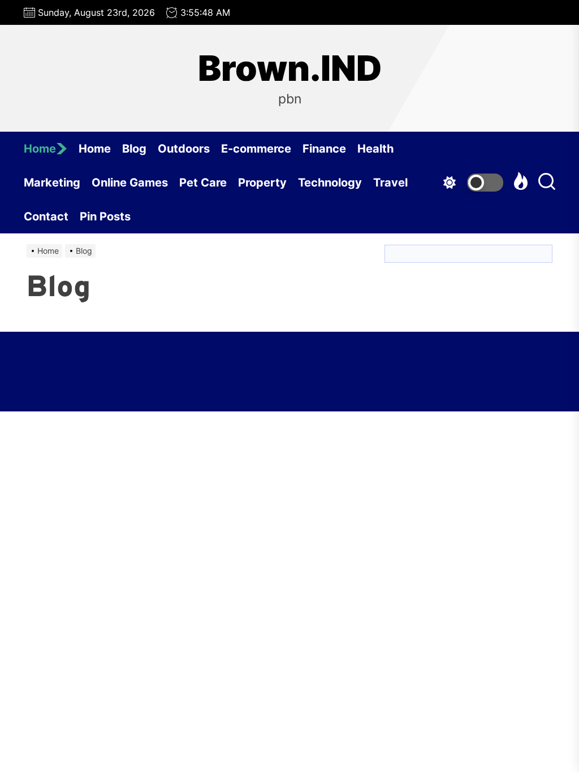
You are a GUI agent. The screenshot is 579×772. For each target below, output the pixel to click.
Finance (324, 148)
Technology (330, 182)
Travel (390, 182)
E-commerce (256, 148)
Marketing (52, 182)
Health (375, 148)
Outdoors (184, 148)
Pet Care (203, 182)
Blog (134, 148)
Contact (46, 216)
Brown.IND (290, 68)
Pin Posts (105, 216)
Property (262, 182)
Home (40, 148)
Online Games (130, 182)
